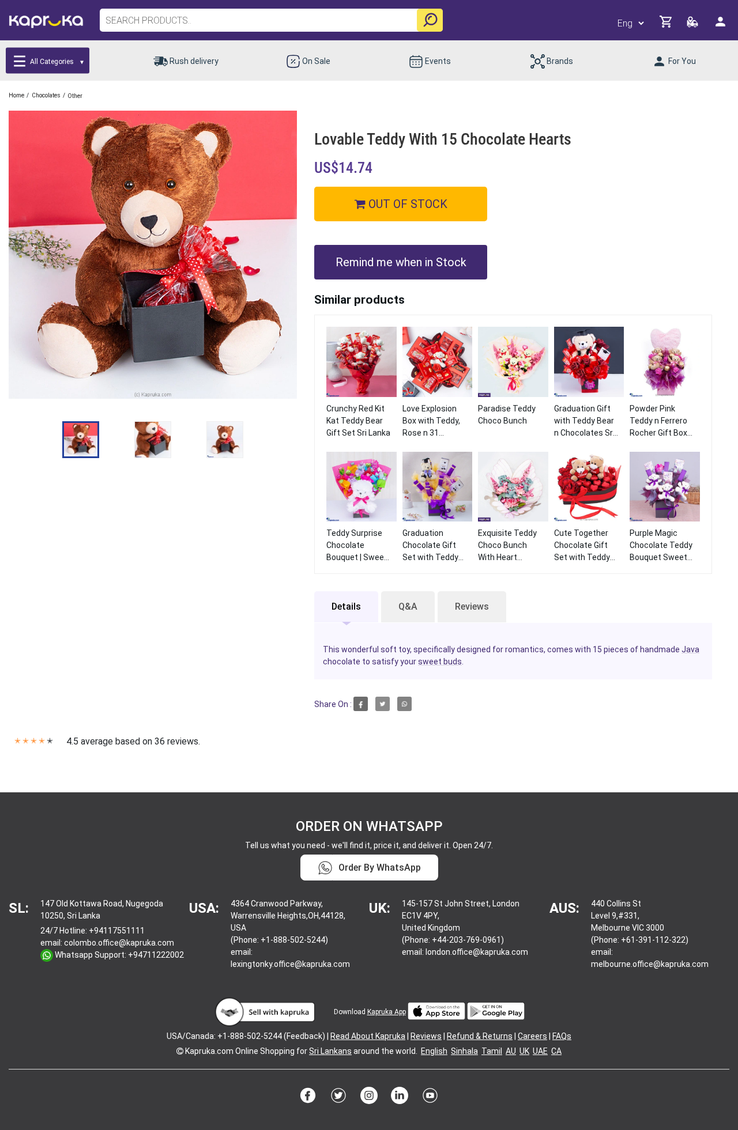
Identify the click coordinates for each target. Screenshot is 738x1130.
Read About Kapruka (367, 1036)
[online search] (430, 20)
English (434, 1051)
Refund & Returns (480, 1036)
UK (524, 1051)
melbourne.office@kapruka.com (650, 964)
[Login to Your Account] (721, 26)
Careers (532, 1036)
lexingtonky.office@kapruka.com (290, 964)
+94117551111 (117, 930)
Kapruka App (386, 1012)
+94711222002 (156, 954)
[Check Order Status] (693, 25)
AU (511, 1051)
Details (346, 606)
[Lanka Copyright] (179, 1051)
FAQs (561, 1036)
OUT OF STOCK (406, 204)
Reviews (472, 606)
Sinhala (464, 1051)
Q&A (407, 606)
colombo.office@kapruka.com (119, 942)
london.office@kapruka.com (477, 952)
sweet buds (440, 661)
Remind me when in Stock (401, 262)
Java (690, 649)
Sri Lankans (330, 1051)
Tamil (491, 1051)
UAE (540, 1051)
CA (556, 1051)
